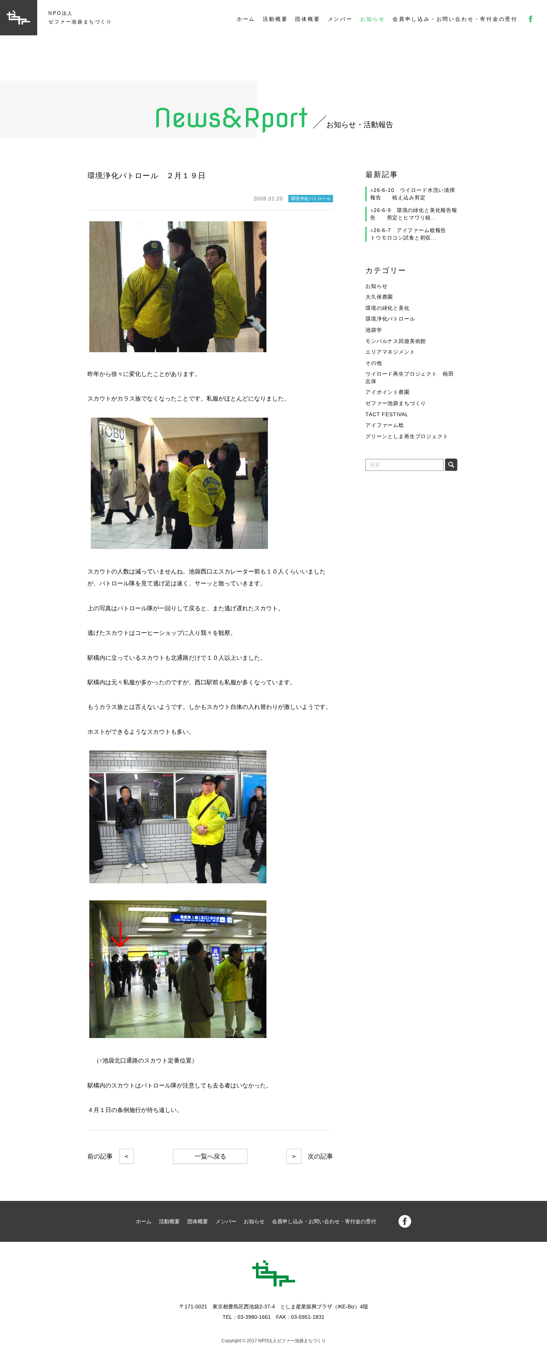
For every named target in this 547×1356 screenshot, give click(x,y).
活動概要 (275, 19)
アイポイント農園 (387, 392)
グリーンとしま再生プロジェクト (406, 436)
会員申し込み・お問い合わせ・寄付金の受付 (455, 19)
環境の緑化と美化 (387, 308)
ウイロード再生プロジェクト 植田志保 (409, 377)
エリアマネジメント (390, 352)
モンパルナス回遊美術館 (395, 341)
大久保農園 (379, 297)
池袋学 (373, 330)
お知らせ (372, 19)
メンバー (340, 19)
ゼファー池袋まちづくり (395, 403)
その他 (373, 363)
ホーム (246, 19)
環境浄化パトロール (390, 319)
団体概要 (307, 19)
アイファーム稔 (384, 425)
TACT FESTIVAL (387, 414)
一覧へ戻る (210, 1156)
